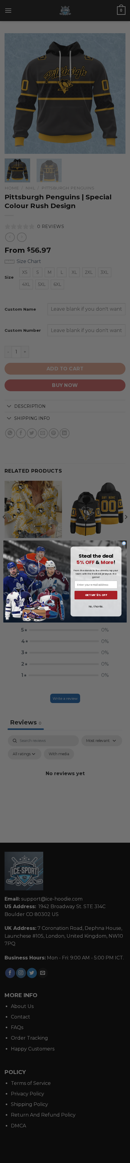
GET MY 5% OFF (96, 595)
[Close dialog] (123, 543)
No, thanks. (96, 606)
